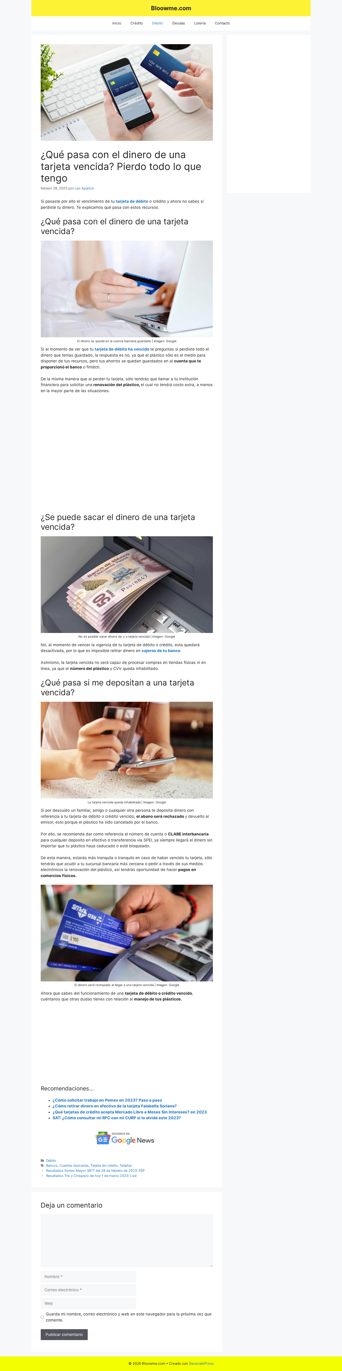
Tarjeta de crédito (104, 1165)
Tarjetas (126, 1165)
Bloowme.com (171, 8)
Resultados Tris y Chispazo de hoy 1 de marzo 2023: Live (91, 1176)
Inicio (116, 23)
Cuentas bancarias (74, 1165)
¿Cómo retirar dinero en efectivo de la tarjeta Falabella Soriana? (115, 1106)
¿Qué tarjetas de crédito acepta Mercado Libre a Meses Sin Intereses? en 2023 (130, 1112)
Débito (157, 23)
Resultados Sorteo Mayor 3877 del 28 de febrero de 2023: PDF (95, 1170)
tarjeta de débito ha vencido (122, 349)
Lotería (200, 23)
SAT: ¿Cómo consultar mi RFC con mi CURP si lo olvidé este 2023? (117, 1118)
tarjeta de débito (132, 201)
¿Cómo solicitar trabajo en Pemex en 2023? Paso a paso (107, 1100)
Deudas (178, 23)
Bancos (52, 1165)
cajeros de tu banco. (161, 650)
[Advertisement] (127, 456)
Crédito (137, 23)
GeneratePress (201, 1363)
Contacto (222, 23)
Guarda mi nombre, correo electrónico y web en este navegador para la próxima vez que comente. (128, 1317)
